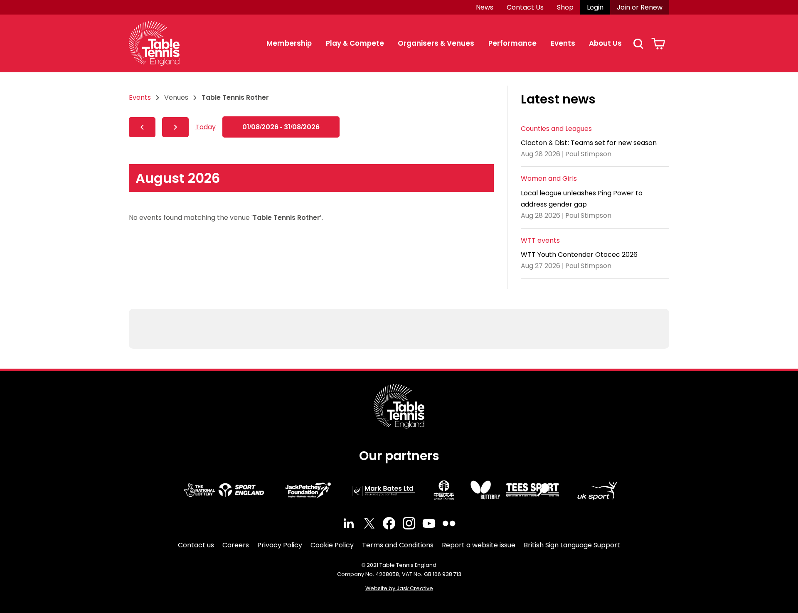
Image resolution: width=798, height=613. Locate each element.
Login (595, 7)
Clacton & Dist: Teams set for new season (589, 143)
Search (638, 43)
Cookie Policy (332, 545)
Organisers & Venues (436, 43)
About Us (605, 43)
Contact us (196, 545)
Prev (142, 127)
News (484, 7)
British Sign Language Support (572, 545)
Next (175, 127)
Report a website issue (478, 545)
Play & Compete (355, 43)
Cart (658, 43)
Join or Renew (640, 7)
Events (563, 43)
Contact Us (525, 7)
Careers (235, 545)
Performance (512, 43)
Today (205, 127)
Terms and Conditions (397, 545)
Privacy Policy (279, 545)
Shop (565, 7)
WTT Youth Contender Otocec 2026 (579, 254)
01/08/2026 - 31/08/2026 (281, 127)
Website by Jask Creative (399, 588)
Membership (289, 43)
